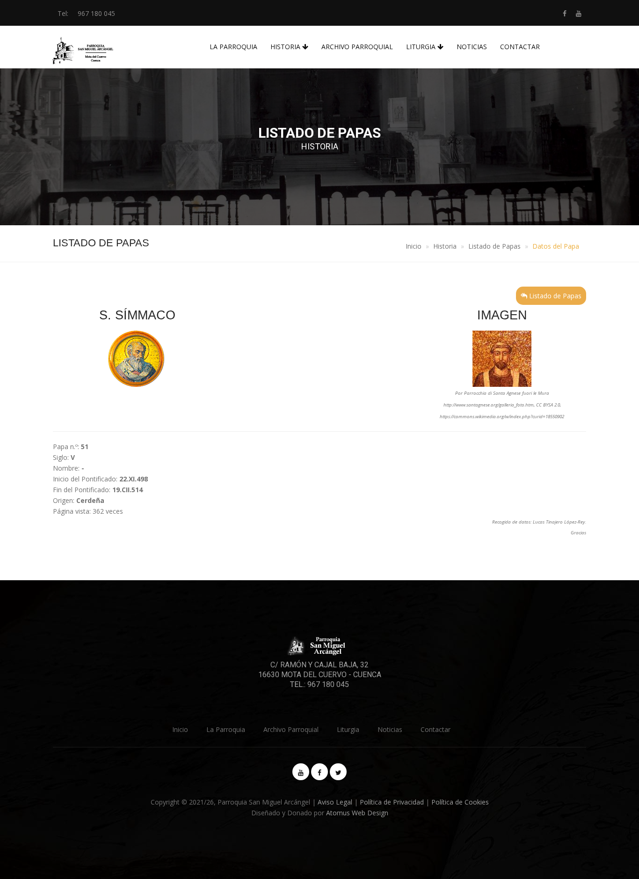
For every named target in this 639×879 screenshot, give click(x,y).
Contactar (520, 46)
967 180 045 (96, 13)
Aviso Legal (335, 802)
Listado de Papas (494, 246)
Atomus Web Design (357, 812)
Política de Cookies (460, 802)
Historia (286, 46)
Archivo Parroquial (357, 46)
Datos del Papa (555, 246)
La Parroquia (233, 46)
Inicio (413, 246)
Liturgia (421, 46)
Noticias (472, 46)
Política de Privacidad (392, 802)
